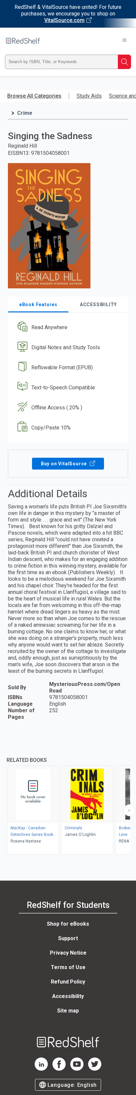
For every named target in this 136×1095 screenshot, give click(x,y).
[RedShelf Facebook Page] (59, 1069)
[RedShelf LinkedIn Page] (41, 1069)
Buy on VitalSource (64, 463)
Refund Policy (68, 982)
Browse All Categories (34, 96)
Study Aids (89, 96)
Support (68, 938)
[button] (67, 328)
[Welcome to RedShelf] (23, 41)
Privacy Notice (68, 953)
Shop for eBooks (68, 924)
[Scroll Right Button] (129, 810)
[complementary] (68, 798)
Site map (68, 1011)
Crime (24, 113)
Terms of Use (68, 967)
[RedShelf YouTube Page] (77, 1069)
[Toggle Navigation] (124, 41)
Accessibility (68, 996)
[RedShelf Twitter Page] (94, 1069)
